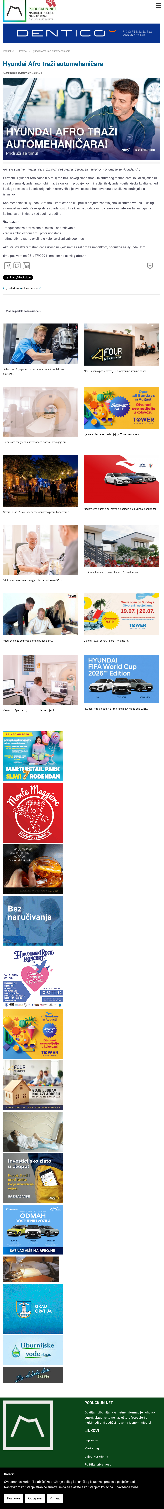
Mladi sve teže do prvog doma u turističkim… (28, 640)
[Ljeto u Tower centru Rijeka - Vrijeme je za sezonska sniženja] (121, 614)
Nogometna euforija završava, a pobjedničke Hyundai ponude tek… (121, 508)
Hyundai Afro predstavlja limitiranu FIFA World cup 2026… (116, 708)
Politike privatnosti (98, 1464)
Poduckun (8, 50)
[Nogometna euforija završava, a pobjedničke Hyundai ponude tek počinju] (121, 479)
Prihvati (55, 1498)
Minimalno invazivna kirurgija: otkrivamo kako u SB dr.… (33, 580)
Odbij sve (35, 1498)
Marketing (92, 1448)
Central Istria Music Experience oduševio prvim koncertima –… (38, 512)
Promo (23, 50)
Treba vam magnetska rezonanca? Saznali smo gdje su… (35, 442)
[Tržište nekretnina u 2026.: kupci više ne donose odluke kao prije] (121, 546)
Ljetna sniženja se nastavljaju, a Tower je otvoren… (112, 434)
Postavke (13, 1498)
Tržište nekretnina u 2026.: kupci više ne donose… (111, 572)
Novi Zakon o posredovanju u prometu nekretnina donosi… (116, 371)
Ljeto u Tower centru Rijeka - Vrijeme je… (106, 640)
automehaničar (29, 288)
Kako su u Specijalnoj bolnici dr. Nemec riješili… (29, 710)
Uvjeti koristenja (96, 1456)
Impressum (93, 1440)
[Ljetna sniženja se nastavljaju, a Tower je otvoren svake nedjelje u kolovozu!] (121, 408)
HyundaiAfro (12, 288)
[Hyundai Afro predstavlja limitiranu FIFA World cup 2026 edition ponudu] (121, 679)
